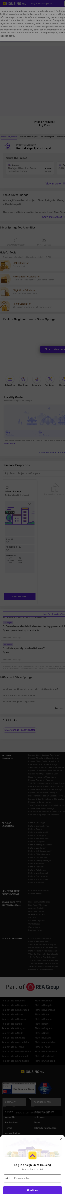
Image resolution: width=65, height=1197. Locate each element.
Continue (32, 1190)
